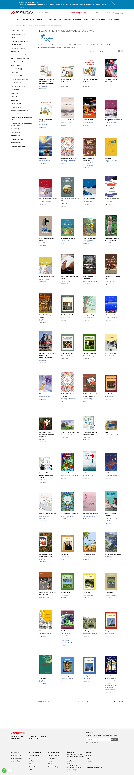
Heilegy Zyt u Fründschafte (113, 120)
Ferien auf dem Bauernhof (70, 432)
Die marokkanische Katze (69, 513)
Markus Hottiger (88, 399)
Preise (31, 758)
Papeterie (67, 19)
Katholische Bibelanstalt (19, 55)
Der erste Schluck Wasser (113, 554)
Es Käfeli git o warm (111, 394)
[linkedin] (103, 770)
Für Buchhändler (72, 765)
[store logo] (21, 12)
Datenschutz (33, 767)
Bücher (16, 19)
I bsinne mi (64, 554)
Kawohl (15, 51)
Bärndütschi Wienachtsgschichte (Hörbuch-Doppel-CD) (48, 434)
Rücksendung (33, 764)
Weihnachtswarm (45, 394)
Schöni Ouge (65, 676)
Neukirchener (17, 139)
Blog (110, 19)
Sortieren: (92, 51)
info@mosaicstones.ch (41, 739)
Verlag (69, 759)
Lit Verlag (15, 100)
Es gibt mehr (43, 158)
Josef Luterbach (88, 475)
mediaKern (16, 107)
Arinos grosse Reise (89, 238)
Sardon (107, 432)
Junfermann (16, 44)
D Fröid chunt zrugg (89, 353)
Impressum (89, 761)
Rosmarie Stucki (66, 241)
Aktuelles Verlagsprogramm (75, 756)
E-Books (25, 19)
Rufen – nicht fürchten (112, 199)
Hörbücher (41, 19)
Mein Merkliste (15, 761)
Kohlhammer (16, 76)
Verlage (86, 19)
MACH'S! (86, 473)
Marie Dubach (65, 317)
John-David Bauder (45, 597)
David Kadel (108, 82)
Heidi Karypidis (87, 557)
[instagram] (95, 770)
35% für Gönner (72, 761)
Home (12, 25)
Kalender (57, 19)
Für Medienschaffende (74, 767)
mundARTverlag (17, 132)
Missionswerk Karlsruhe (19, 110)
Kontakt (117, 19)
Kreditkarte (51, 758)
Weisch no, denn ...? (111, 353)
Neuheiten (77, 19)
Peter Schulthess (66, 122)
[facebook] (87, 770)
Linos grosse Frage (89, 315)
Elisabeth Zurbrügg (111, 317)
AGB (30, 770)
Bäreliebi (64, 631)
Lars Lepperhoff (88, 163)
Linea (14, 96)
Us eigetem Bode (110, 631)
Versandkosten (34, 755)
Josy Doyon (64, 203)
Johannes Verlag (18, 34)
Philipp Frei (86, 437)
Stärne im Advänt (110, 315)
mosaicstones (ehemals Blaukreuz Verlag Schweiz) (21, 124)
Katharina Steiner (88, 317)
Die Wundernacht (110, 473)
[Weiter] (86, 701)
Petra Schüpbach (88, 165)
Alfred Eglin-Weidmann (68, 161)
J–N (24, 25)
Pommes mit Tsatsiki (89, 554)
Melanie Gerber (44, 516)
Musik (32, 19)
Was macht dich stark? (112, 79)
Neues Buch (16, 142)
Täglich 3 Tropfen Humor (69, 158)
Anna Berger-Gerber (67, 638)
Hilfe (87, 758)
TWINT (50, 764)
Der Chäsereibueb (67, 315)
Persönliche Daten (16, 755)
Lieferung (32, 761)
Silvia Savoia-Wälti (110, 122)
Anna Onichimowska (111, 475)
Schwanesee (109, 592)
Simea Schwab (109, 243)
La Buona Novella (18, 83)
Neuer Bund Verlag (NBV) (20, 146)
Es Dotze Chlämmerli (68, 238)
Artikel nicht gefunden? (78, 13)
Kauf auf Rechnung (54, 755)
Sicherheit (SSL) (53, 767)
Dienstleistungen (72, 770)
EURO (97, 13)
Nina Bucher (43, 518)
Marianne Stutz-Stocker (68, 435)
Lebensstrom (16, 90)
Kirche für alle (16, 69)
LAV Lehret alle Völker (19, 86)
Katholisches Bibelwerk (20, 58)
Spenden (69, 763)
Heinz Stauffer (109, 396)
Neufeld (15, 136)
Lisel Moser (108, 201)
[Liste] (122, 51)
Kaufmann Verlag (18, 48)
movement (15, 129)
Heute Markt (65, 473)
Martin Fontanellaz (45, 396)
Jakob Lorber (17, 31)
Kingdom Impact (17, 62)
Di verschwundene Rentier (48, 199)
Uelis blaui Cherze (89, 199)
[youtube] (91, 770)
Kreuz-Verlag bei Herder (19, 79)
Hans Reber (86, 678)
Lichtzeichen (16, 93)
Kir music (15, 72)
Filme (50, 19)
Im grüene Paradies (67, 353)
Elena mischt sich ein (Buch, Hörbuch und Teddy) (46, 475)
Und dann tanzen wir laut (47, 513)
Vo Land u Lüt (65, 592)
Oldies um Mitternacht (46, 276)
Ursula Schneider (110, 633)
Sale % (94, 19)
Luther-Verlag (16, 103)
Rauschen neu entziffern (91, 513)
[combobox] (55, 12)
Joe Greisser (43, 86)
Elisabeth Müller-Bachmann (69, 475)
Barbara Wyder (87, 201)
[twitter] (99, 770)
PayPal (50, 761)
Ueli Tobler (42, 439)
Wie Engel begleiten (67, 120)
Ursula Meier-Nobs (111, 356)
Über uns (102, 19)
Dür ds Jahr (86, 592)
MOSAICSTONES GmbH (20, 114)
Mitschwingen (44, 631)
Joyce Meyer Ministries (19, 41)
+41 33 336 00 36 (40, 736)
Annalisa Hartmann (89, 516)
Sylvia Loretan (109, 281)
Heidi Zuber (65, 557)
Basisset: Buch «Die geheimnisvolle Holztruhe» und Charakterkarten (47, 81)
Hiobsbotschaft (88, 120)
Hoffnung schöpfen (89, 631)
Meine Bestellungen (16, 758)
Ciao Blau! (108, 158)
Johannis (14, 37)
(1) (112, 207)
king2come (16, 65)
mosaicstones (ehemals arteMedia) (22, 118)
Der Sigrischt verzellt (89, 676)
